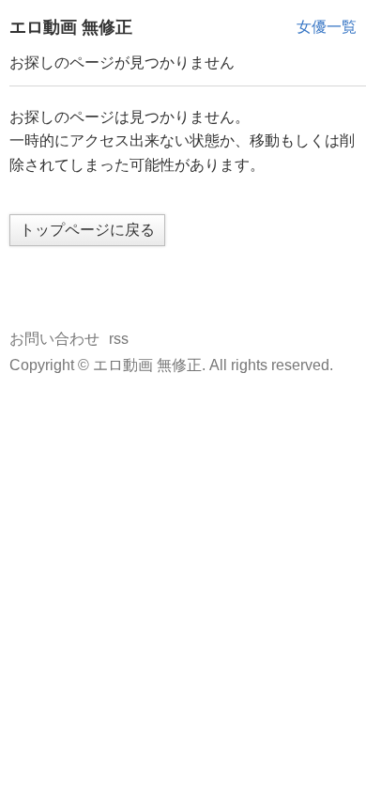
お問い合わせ (54, 339)
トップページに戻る (87, 230)
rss (119, 339)
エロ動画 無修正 (70, 27)
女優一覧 (327, 27)
